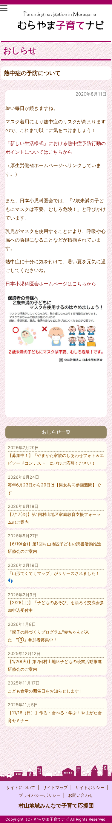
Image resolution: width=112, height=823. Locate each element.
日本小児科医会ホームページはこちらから (50, 284)
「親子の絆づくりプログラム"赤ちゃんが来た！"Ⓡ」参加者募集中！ (48, 632)
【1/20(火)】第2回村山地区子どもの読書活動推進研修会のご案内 (55, 661)
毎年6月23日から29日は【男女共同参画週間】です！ (54, 484)
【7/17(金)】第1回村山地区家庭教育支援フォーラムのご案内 (54, 514)
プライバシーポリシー (40, 795)
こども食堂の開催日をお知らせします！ (45, 686)
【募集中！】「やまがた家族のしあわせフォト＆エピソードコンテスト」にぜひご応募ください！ (56, 455)
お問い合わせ (80, 795)
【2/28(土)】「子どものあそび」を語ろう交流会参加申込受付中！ (56, 602)
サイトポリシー (90, 787)
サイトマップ (55, 787)
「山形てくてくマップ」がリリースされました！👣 (54, 573)
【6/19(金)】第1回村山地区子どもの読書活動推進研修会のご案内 (54, 543)
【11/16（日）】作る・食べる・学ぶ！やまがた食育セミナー (55, 712)
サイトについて (20, 787)
